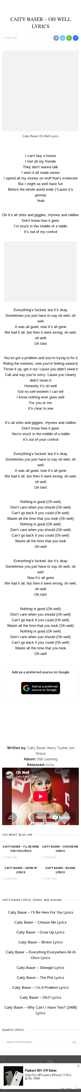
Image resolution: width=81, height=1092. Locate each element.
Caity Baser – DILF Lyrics (40, 997)
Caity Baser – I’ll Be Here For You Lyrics (40, 912)
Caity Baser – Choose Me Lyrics (40, 922)
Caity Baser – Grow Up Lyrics (40, 932)
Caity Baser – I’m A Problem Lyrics (40, 988)
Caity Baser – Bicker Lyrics (40, 942)
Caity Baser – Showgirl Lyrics (40, 968)
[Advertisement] (40, 90)
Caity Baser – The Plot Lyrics (40, 978)
